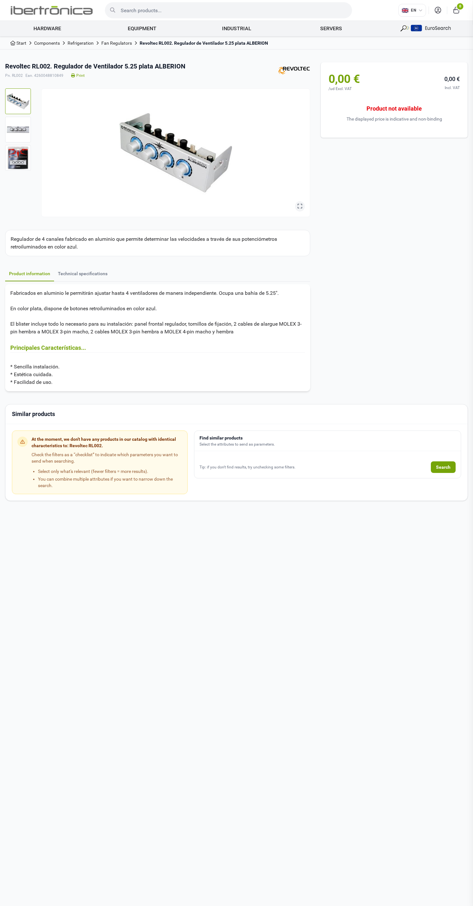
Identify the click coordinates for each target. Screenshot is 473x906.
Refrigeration (81, 43)
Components (47, 43)
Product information (29, 273)
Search (443, 467)
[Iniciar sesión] (437, 10)
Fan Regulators (116, 43)
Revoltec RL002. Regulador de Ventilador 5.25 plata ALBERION (204, 43)
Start (20, 43)
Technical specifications (82, 273)
